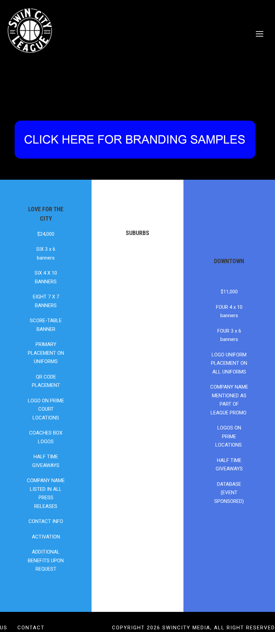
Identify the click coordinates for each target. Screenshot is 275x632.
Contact (31, 628)
